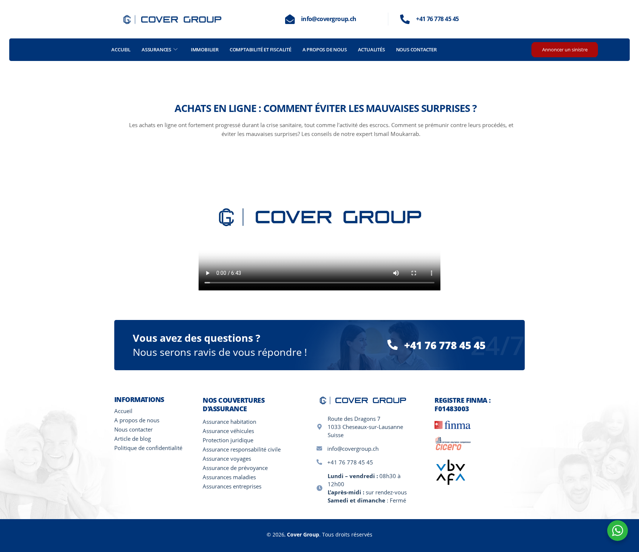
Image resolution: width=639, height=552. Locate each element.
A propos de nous (324, 49)
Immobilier (205, 49)
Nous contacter (416, 49)
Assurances (156, 49)
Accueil (121, 49)
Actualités (371, 49)
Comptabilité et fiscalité (260, 49)
